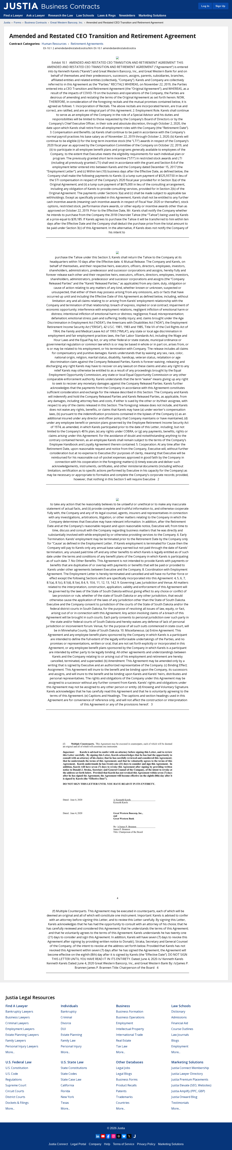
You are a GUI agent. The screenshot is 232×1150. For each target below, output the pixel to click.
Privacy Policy (146, 1144)
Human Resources (54, 44)
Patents (121, 1091)
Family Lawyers (15, 1040)
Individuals (69, 1006)
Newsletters (127, 15)
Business (123, 1006)
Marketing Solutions (152, 15)
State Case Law (71, 1079)
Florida (65, 1091)
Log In (205, 6)
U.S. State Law (72, 1062)
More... (9, 1052)
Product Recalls (126, 1085)
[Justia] (21, 6)
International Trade (129, 1035)
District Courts (15, 1097)
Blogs (175, 1040)
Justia (7, 22)
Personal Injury (71, 1046)
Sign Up (220, 6)
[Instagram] (113, 1136)
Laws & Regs (107, 15)
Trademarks (124, 1097)
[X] (129, 1136)
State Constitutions (74, 1068)
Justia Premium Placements (189, 1079)
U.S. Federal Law (18, 1062)
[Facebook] (108, 1136)
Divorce (66, 1023)
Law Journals (180, 1035)
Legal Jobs (123, 1068)
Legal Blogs (124, 1074)
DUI (63, 1029)
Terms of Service (123, 1144)
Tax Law (121, 1046)
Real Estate (123, 1040)
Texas (65, 1103)
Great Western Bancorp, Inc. (66, 22)
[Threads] (119, 1136)
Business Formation (129, 1011)
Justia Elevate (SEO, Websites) (191, 1085)
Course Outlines (182, 1029)
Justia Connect (58, 1144)
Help (107, 1144)
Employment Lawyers (19, 1029)
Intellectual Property (130, 1029)
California (67, 1085)
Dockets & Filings (17, 1103)
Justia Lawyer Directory (187, 1074)
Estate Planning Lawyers (22, 1035)
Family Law (68, 1040)
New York (67, 1097)
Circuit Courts (14, 1091)
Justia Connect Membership (190, 1068)
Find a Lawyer (13, 15)
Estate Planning (71, 1035)
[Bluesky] (124, 1136)
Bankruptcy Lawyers (19, 1011)
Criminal (66, 1017)
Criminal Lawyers (17, 1023)
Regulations (13, 1079)
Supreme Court (15, 1085)
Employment (124, 1023)
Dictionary (178, 1011)
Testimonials (180, 1103)
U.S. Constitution (16, 1068)
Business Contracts (36, 22)
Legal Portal (78, 1144)
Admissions (179, 1017)
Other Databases (129, 1062)
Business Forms (127, 1079)
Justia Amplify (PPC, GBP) (188, 1091)
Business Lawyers (17, 1017)
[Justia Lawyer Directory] (134, 1136)
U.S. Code (11, 1074)
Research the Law (60, 15)
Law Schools (85, 15)
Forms (17, 22)
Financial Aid (179, 1023)
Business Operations (130, 1017)
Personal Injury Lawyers (21, 1046)
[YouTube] (103, 1136)
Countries (122, 1103)
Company (95, 1144)
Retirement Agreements (87, 44)
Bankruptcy (68, 1011)
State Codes (69, 1074)
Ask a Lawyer (35, 15)
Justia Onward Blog (184, 1097)
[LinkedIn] (98, 1136)
